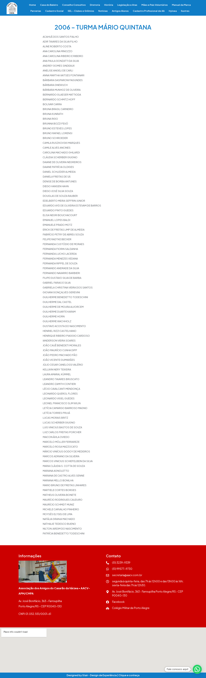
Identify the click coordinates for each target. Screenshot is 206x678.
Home (32, 4)
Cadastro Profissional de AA (149, 10)
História (108, 4)
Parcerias (35, 10)
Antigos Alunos (120, 10)
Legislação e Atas (127, 4)
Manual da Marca (181, 4)
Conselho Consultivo (74, 4)
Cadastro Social (54, 10)
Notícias (103, 10)
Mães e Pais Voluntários (154, 4)
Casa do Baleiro (49, 4)
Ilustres (185, 10)
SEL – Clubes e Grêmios (81, 10)
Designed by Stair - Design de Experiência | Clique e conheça (103, 675)
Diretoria (95, 4)
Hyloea (173, 10)
